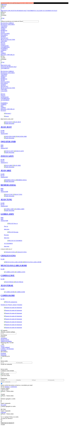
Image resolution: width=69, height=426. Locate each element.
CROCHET (4, 41)
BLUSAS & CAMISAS (7, 23)
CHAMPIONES (5, 47)
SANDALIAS (4, 45)
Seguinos (19, 304)
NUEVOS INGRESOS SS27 (19, 10)
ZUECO (3, 44)
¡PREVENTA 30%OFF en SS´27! (10, 3)
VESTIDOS (4, 26)
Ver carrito (3, 405)
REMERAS (4, 30)
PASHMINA (4, 48)
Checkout (3, 412)
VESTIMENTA (31, 10)
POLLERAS (4, 35)
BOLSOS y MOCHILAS (7, 54)
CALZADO (39, 10)
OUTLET (54, 10)
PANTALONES (5, 33)
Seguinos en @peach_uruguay (9, 304)
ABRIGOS (4, 27)
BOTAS (3, 42)
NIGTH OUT (4, 38)
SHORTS (3, 36)
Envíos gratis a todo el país (26, 3)
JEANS (3, 32)
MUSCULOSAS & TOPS (8, 39)
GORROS (3, 50)
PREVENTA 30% (6, 10)
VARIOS (3, 53)
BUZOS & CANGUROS (8, 24)
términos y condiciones (11, 386)
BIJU (2, 51)
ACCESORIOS (47, 10)
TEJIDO (3, 29)
